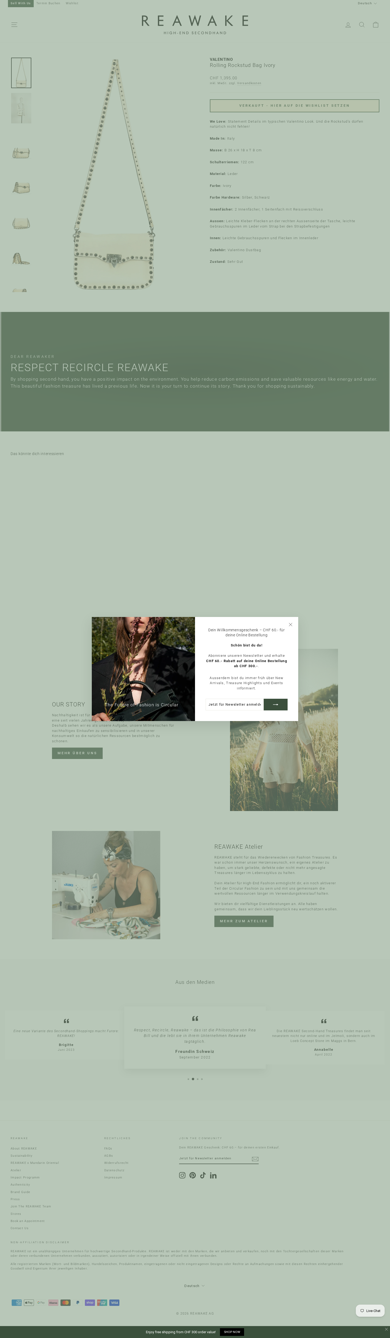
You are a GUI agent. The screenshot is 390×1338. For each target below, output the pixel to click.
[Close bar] (386, 1329)
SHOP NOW (232, 1332)
